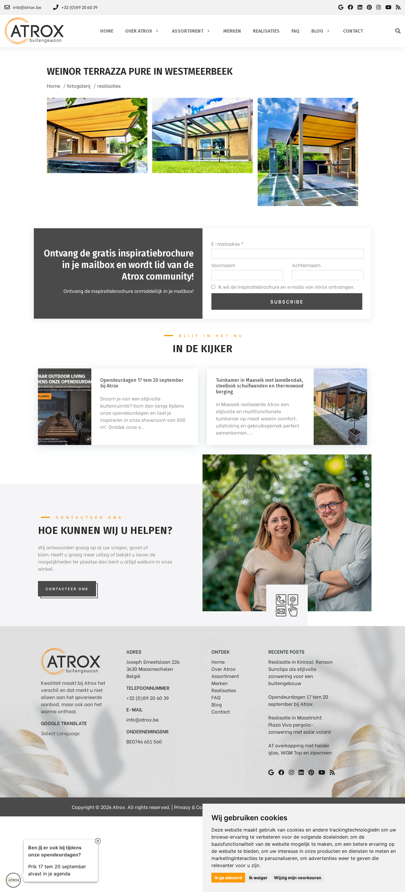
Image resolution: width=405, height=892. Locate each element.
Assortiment (225, 675)
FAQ (216, 697)
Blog (216, 704)
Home (53, 85)
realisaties (109, 85)
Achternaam (306, 264)
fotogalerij (78, 85)
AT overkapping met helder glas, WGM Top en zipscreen (300, 749)
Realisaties (223, 690)
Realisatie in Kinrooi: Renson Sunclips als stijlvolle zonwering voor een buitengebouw (300, 672)
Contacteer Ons (67, 588)
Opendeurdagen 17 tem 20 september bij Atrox (298, 700)
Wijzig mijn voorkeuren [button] (297, 877)
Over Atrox (223, 668)
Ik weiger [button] (258, 877)
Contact (220, 711)
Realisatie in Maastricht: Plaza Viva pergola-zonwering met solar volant (299, 724)
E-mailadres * (227, 243)
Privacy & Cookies (194, 806)
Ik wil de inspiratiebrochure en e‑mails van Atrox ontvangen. (286, 286)
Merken (219, 682)
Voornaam (223, 264)
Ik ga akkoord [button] (228, 877)
